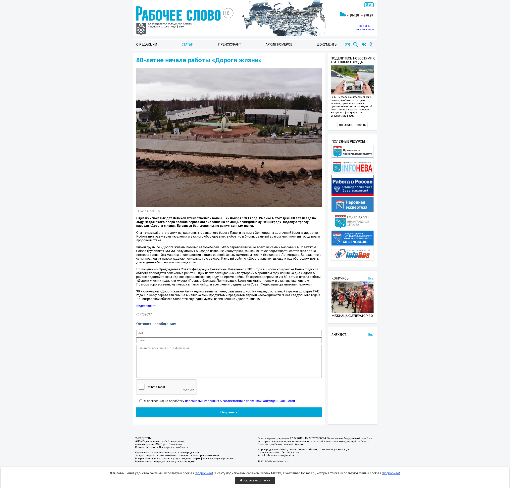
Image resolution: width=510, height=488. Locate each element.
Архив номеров (279, 44)
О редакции (146, 44)
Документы (327, 44)
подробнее (204, 473)
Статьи (187, 44)
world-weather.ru (365, 29)
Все (371, 278)
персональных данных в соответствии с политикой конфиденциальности (240, 401)
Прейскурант (229, 44)
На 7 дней (364, 25)
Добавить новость (352, 125)
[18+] (178, 21)
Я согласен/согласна (255, 480)
